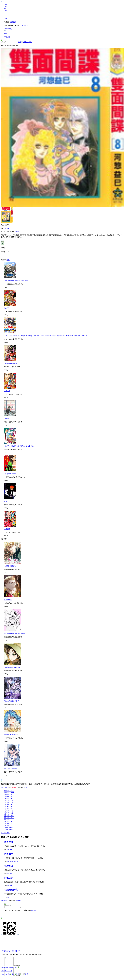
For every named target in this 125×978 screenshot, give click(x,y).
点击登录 (25, 25)
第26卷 (9, 794)
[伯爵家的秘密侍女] (12, 563)
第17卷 (9, 812)
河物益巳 (8, 228)
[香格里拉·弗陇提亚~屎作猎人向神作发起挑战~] (10, 443)
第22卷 (9, 802)
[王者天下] (10, 388)
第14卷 (9, 818)
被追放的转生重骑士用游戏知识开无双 (16, 280)
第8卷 (9, 829)
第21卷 (9, 804)
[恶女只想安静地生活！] (12, 765)
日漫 (5, 10)
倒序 (25, 787)
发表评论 (34, 910)
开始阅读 (7, 967)
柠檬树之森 (8, 600)
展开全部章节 (5, 833)
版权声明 (17, 951)
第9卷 (9, 827)
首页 (5, 4)
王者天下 (7, 391)
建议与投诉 (10, 951)
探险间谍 (8, 866)
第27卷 (9, 793)
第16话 (9, 885)
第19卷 (9, 808)
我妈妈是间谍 (11, 889)
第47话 (9, 873)
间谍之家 (8, 878)
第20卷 (9, 806)
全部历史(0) (8, 29)
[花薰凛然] (10, 415)
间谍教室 (8, 854)
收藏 (2, 967)
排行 (5, 8)
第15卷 (9, 816)
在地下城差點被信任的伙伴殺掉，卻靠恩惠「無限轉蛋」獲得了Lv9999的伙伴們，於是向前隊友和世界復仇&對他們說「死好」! (45, 336)
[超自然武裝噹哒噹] (10, 471)
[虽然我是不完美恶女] (10, 360)
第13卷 (9, 820)
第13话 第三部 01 (12, 861)
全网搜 (29, 42)
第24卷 (9, 798)
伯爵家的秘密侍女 (10, 566)
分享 (2, 974)
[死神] (10, 498)
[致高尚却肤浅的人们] (12, 732)
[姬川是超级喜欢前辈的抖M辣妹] (12, 630)
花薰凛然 (7, 418)
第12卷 (9, 821)
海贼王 (6, 308)
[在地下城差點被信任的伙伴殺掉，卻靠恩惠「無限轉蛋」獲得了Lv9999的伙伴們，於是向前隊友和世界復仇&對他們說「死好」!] (10, 333)
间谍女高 (8, 842)
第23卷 (9, 800)
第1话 (9, 897)
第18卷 (9, 810)
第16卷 (9, 814)
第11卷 (9, 823)
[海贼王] (10, 305)
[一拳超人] (10, 526)
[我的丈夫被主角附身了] (12, 698)
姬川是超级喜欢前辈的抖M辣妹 (14, 633)
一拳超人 (7, 529)
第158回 (9, 849)
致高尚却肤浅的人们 (11, 734)
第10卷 (9, 825)
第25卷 (9, 796)
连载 (4, 787)
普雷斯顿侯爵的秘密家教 (12, 667)
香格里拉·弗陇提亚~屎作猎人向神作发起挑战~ (19, 446)
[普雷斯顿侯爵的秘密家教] (12, 664)
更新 (5, 6)
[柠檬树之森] (12, 597)
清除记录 (13, 22)
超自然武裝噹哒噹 (10, 474)
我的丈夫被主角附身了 (11, 701)
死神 (5, 501)
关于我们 (4, 951)
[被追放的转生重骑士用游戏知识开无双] (10, 278)
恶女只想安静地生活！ (11, 768)
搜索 (19, 42)
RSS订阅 (7, 974)
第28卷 (14, 787)
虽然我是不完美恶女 (11, 363)
